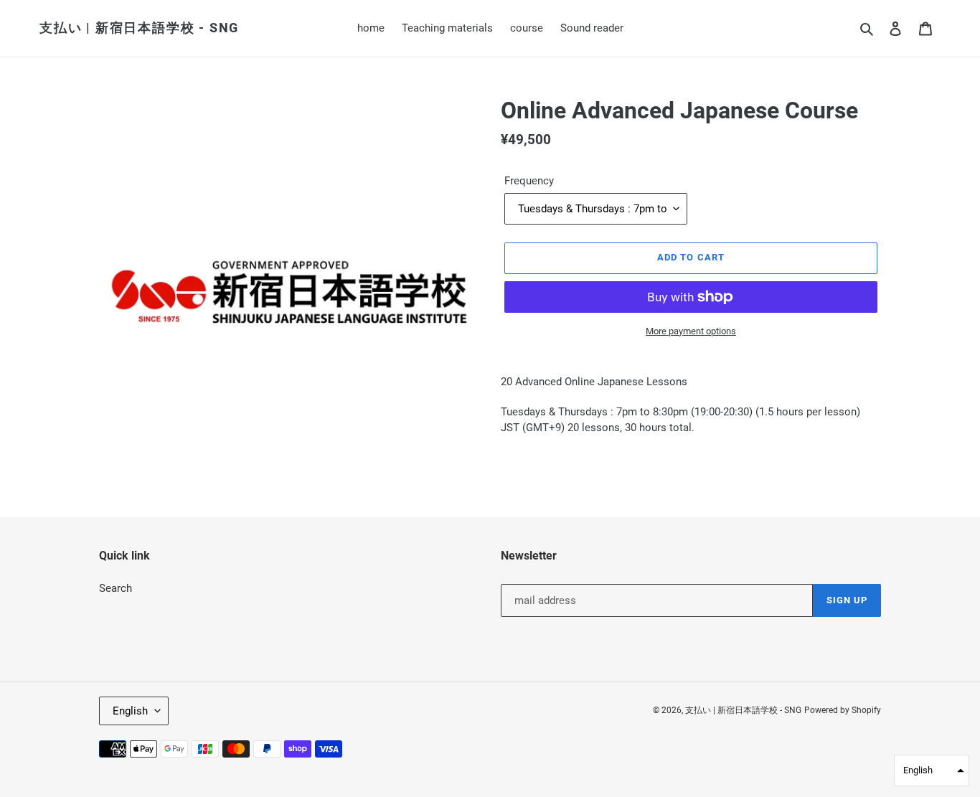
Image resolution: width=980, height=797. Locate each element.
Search (115, 588)
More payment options (691, 331)
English (130, 710)
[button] (931, 770)
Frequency (529, 180)
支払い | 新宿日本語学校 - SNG (139, 27)
